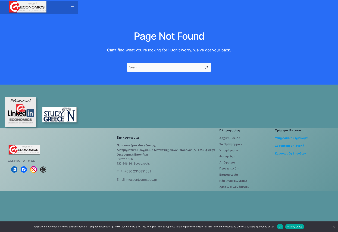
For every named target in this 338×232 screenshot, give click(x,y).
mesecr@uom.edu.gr (141, 179)
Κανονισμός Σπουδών (290, 153)
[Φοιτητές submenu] (234, 156)
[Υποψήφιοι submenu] (237, 150)
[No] (333, 226)
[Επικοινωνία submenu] (239, 175)
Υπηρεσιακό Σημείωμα (291, 138)
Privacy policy (294, 226)
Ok (280, 226)
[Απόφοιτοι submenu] (236, 162)
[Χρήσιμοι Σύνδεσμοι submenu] (250, 187)
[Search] (206, 67)
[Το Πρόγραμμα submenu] (242, 144)
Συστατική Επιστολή (289, 145)
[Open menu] (72, 7)
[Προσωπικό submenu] (238, 168)
